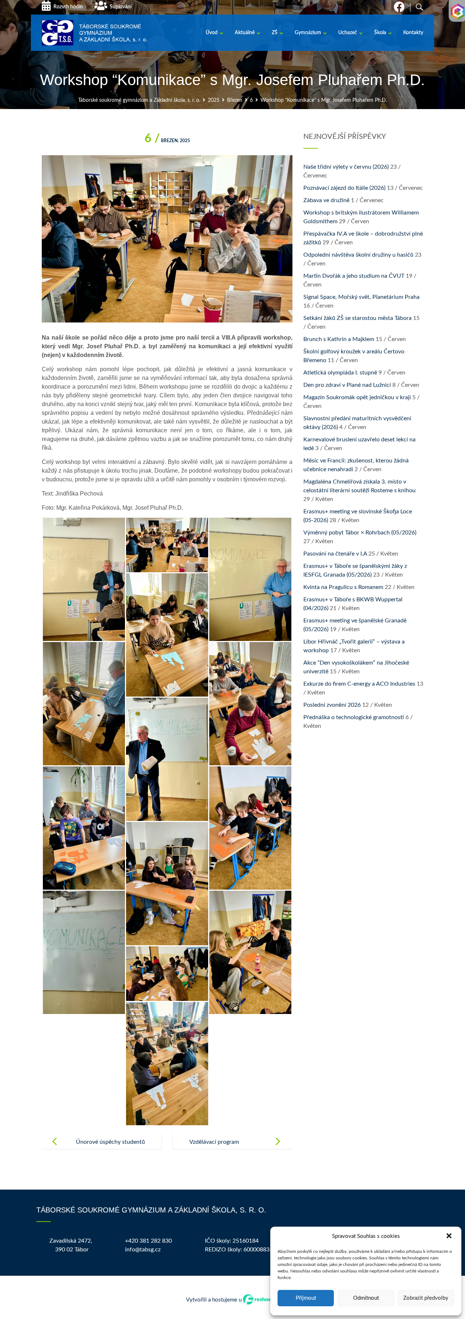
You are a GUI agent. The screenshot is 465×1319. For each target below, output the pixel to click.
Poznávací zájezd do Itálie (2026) (344, 188)
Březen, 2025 (167, 141)
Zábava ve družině (326, 200)
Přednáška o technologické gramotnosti (353, 717)
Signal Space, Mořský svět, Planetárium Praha (361, 297)
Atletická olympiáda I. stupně (340, 373)
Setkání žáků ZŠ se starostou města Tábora (357, 318)
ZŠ (275, 32)
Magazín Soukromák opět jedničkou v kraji (357, 397)
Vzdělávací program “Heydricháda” (214, 1147)
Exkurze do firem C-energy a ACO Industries (359, 684)
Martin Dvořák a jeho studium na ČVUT (353, 276)
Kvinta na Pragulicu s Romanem (343, 587)
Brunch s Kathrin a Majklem (338, 339)
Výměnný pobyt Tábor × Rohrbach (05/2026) (359, 533)
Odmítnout (366, 1298)
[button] (449, 1236)
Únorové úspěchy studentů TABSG (110, 1147)
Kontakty (413, 32)
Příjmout (306, 1298)
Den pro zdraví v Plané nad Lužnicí (347, 385)
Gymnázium (308, 32)
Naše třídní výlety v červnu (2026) (346, 167)
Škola (380, 32)
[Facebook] (399, 9)
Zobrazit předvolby (425, 1298)
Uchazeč (347, 32)
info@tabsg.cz (143, 1249)
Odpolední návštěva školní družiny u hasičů (358, 255)
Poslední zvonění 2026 (332, 705)
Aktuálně (245, 32)
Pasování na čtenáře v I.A (335, 554)
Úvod (212, 32)
